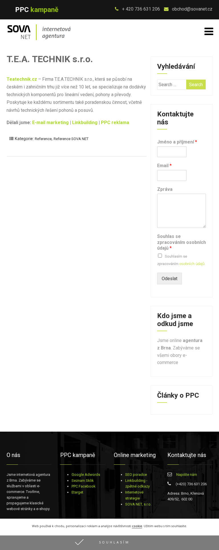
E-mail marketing (50, 122)
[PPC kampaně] (39, 41)
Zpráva (165, 189)
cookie (137, 526)
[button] (109, 542)
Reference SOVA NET (71, 139)
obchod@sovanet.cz (191, 9)
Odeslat (169, 278)
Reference (43, 139)
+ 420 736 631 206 (140, 9)
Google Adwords (86, 474)
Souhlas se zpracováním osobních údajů (181, 242)
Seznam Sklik (83, 480)
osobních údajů (191, 264)
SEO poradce (136, 474)
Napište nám (186, 474)
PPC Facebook (84, 486)
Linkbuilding (85, 122)
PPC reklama (115, 122)
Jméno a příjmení (177, 142)
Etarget (77, 492)
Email (164, 165)
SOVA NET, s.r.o (138, 504)
